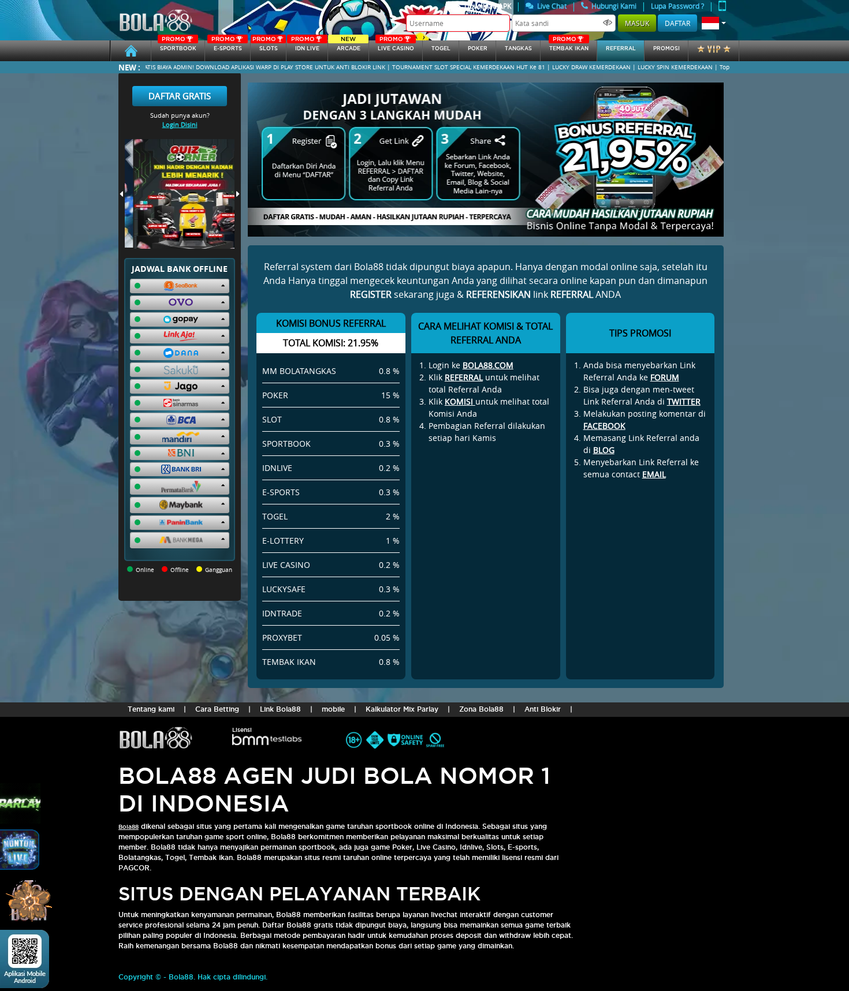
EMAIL (654, 474)
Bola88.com (488, 365)
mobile (333, 709)
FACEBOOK (604, 425)
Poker (477, 48)
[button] (714, 23)
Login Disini (180, 124)
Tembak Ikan (569, 45)
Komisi (460, 401)
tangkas (518, 48)
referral (621, 48)
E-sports (226, 45)
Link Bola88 (280, 709)
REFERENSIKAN (498, 294)
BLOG (604, 449)
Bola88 (128, 827)
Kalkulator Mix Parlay (402, 709)
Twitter (684, 401)
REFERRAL (464, 377)
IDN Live (305, 45)
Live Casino (396, 45)
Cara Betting (217, 709)
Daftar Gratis (179, 96)
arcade (348, 45)
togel (440, 48)
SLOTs (265, 45)
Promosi (666, 48)
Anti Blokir (542, 709)
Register (371, 294)
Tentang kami (151, 709)
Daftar (677, 23)
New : (129, 67)
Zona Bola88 (481, 709)
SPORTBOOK (178, 45)
